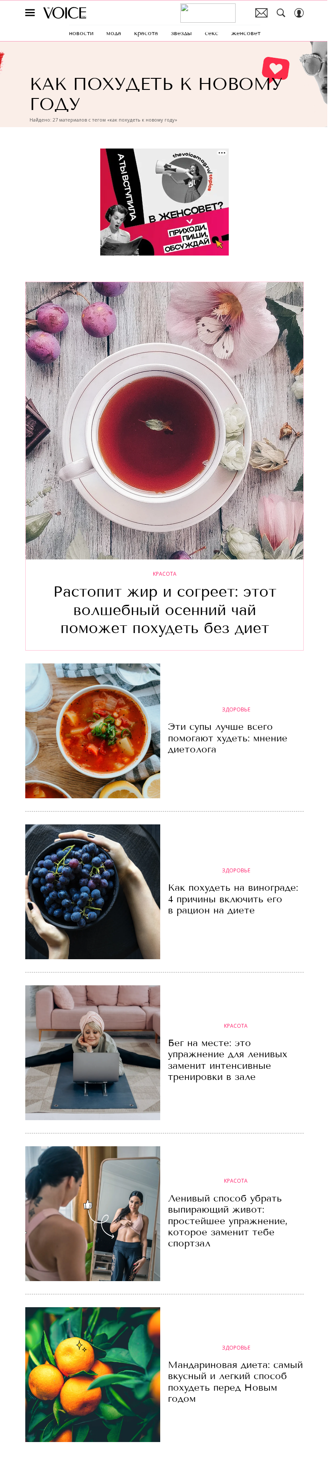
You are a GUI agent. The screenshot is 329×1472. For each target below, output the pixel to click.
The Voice (64, 13)
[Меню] (30, 13)
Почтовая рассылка (261, 13)
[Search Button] (281, 13)
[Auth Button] (299, 13)
